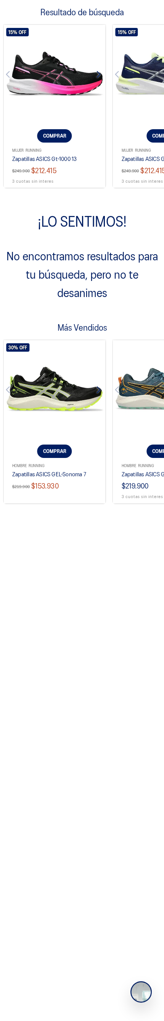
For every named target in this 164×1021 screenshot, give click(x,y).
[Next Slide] (94, 76)
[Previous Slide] (15, 76)
